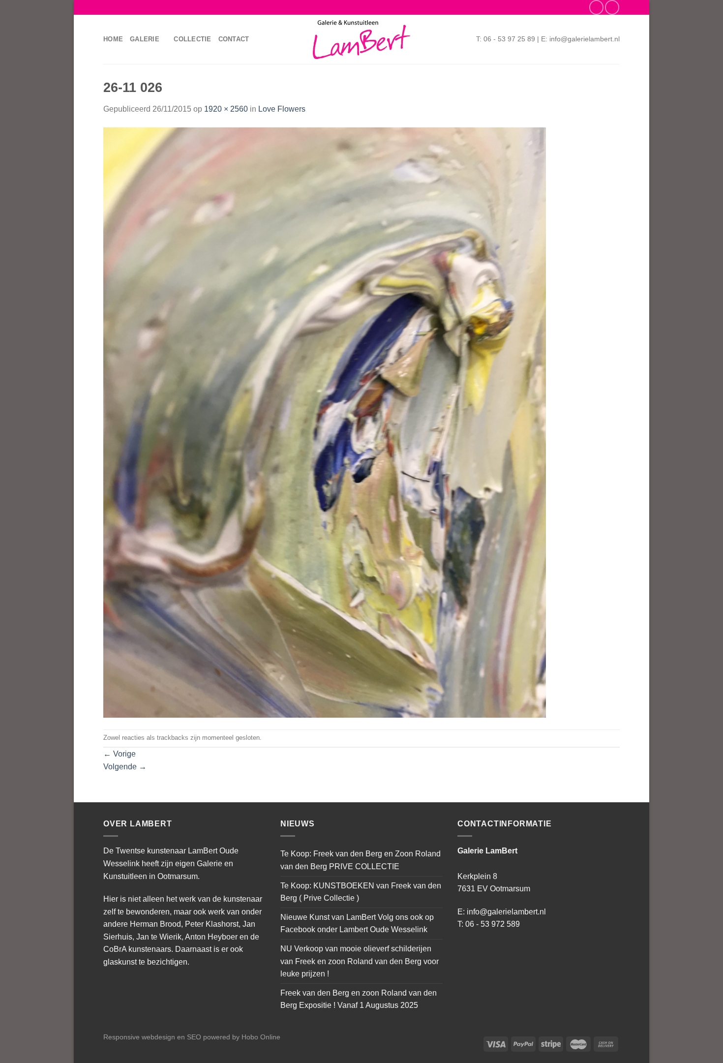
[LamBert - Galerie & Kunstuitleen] (361, 39)
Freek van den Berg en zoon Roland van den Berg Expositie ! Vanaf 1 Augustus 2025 (358, 999)
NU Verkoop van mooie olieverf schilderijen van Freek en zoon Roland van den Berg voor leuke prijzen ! (359, 961)
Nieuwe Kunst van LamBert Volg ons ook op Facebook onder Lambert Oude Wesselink (357, 923)
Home (113, 39)
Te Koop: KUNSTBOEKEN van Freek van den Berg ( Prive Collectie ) (360, 892)
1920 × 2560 (226, 109)
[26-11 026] (324, 422)
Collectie (192, 39)
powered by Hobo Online (241, 1037)
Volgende (125, 766)
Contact (233, 39)
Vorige (119, 754)
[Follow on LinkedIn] (612, 7)
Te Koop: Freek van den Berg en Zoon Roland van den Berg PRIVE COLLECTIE (360, 860)
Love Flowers (281, 109)
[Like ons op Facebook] (596, 7)
